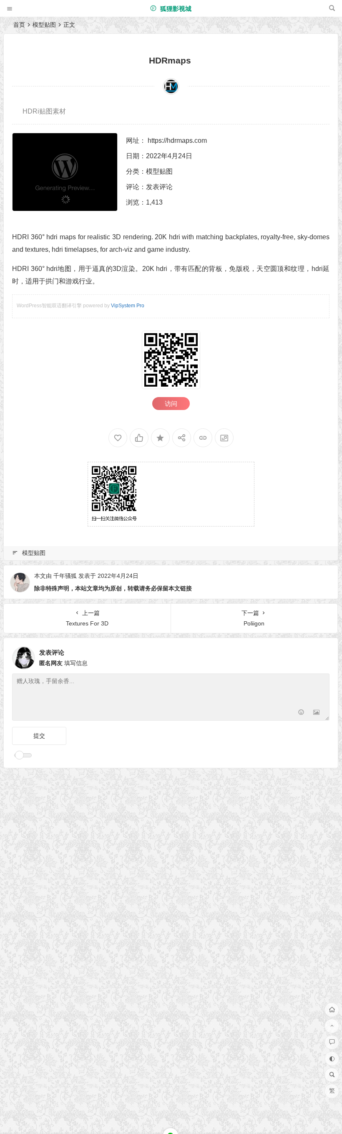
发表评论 (159, 186)
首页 (19, 24)
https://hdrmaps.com (177, 140)
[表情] (301, 713)
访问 (171, 403)
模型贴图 (44, 24)
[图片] (316, 713)
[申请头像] (321, 655)
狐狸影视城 (174, 8)
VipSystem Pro (127, 306)
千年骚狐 (65, 575)
